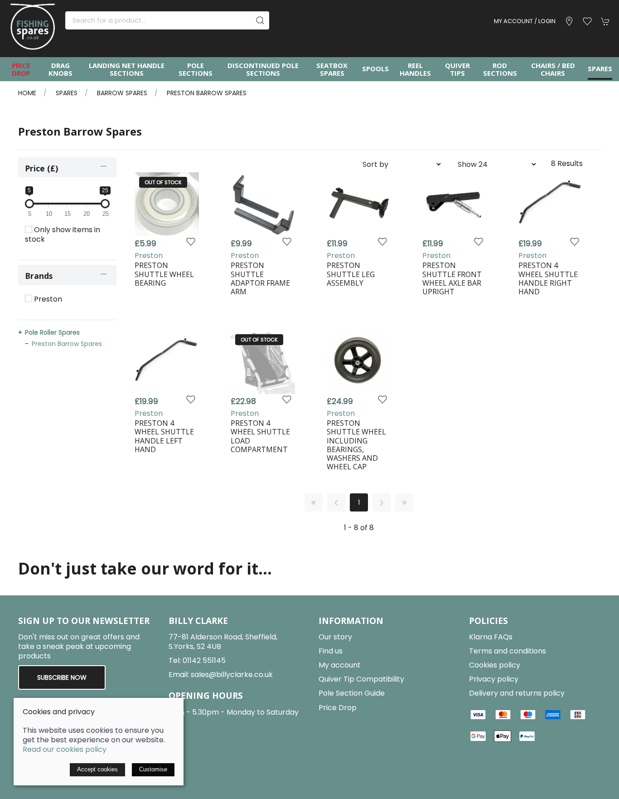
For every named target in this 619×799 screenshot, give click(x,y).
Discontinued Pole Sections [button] (263, 69)
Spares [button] (600, 68)
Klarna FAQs (491, 637)
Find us (331, 651)
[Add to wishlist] (191, 241)
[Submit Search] (260, 20)
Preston (47, 299)
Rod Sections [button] (500, 69)
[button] (587, 21)
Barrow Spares (122, 92)
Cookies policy (494, 665)
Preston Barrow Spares (207, 92)
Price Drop (21, 69)
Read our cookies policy (64, 749)
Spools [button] (375, 68)
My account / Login (525, 21)
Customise (153, 769)
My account (340, 665)
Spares (66, 92)
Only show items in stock (62, 234)
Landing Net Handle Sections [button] (126, 69)
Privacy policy (493, 679)
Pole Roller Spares (52, 332)
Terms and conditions (507, 651)
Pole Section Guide (352, 693)
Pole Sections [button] (196, 69)
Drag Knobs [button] (60, 69)
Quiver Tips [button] (457, 69)
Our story (335, 637)
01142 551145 (204, 660)
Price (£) (41, 168)
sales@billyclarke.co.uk (232, 674)
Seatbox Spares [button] (332, 69)
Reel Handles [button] (415, 69)
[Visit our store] (569, 21)
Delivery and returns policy (517, 693)
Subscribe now (62, 677)
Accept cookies (97, 769)
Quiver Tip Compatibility (361, 679)
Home (27, 92)
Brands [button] (39, 275)
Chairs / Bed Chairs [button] (553, 69)
